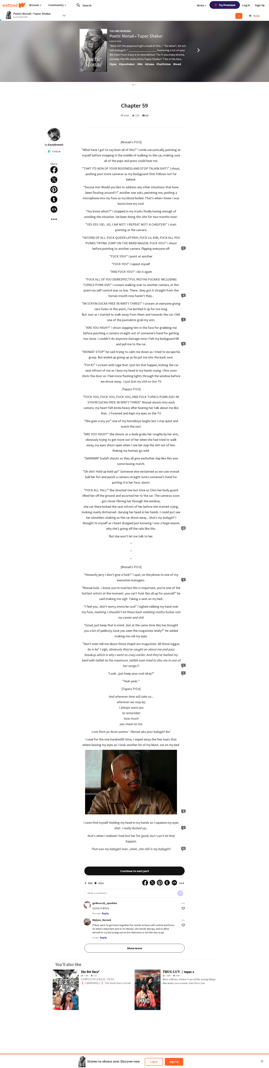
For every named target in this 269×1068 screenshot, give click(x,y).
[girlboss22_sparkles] (87, 905)
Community (56, 5)
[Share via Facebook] (54, 169)
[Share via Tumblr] (54, 199)
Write (200, 5)
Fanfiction (115, 41)
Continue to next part (134, 871)
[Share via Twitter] (54, 179)
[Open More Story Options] (54, 219)
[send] (180, 893)
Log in (154, 1061)
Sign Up (174, 1061)
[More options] (183, 903)
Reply (105, 913)
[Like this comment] (183, 908)
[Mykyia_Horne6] (87, 921)
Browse (34, 5)
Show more (134, 948)
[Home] (13, 5)
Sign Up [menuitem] (260, 5)
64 (146, 115)
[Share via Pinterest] (54, 189)
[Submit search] (78, 5)
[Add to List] (238, 16)
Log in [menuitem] (246, 5)
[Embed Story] (54, 209)
